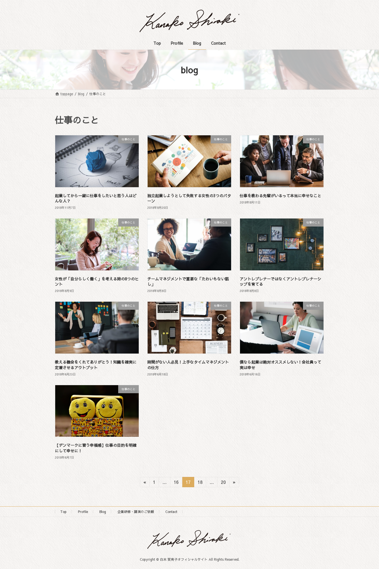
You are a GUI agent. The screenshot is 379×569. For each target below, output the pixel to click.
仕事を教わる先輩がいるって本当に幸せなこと (280, 195)
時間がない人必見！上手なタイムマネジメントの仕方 (188, 364)
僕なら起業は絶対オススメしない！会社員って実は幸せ (280, 364)
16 (176, 483)
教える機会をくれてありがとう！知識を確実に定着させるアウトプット (96, 364)
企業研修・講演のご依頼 (135, 511)
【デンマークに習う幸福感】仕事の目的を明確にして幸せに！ (96, 447)
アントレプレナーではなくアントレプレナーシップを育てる (280, 281)
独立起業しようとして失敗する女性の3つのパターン (189, 198)
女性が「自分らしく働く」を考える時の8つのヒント (97, 281)
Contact (171, 511)
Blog (102, 511)
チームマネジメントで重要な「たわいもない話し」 (188, 281)
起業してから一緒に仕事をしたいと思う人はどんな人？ (96, 198)
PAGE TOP (365, 546)
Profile (83, 511)
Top (63, 511)
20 (223, 483)
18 (200, 483)
